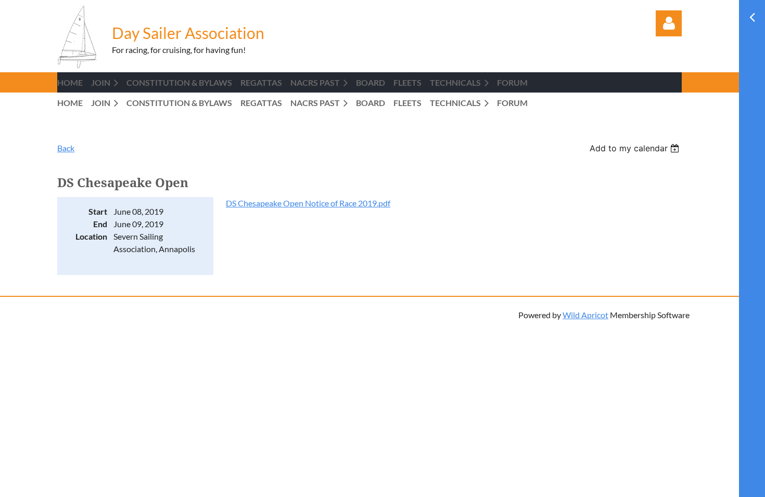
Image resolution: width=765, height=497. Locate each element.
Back (65, 148)
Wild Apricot (585, 315)
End (100, 224)
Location (91, 236)
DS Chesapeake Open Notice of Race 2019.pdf (308, 203)
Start (97, 211)
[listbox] (636, 148)
